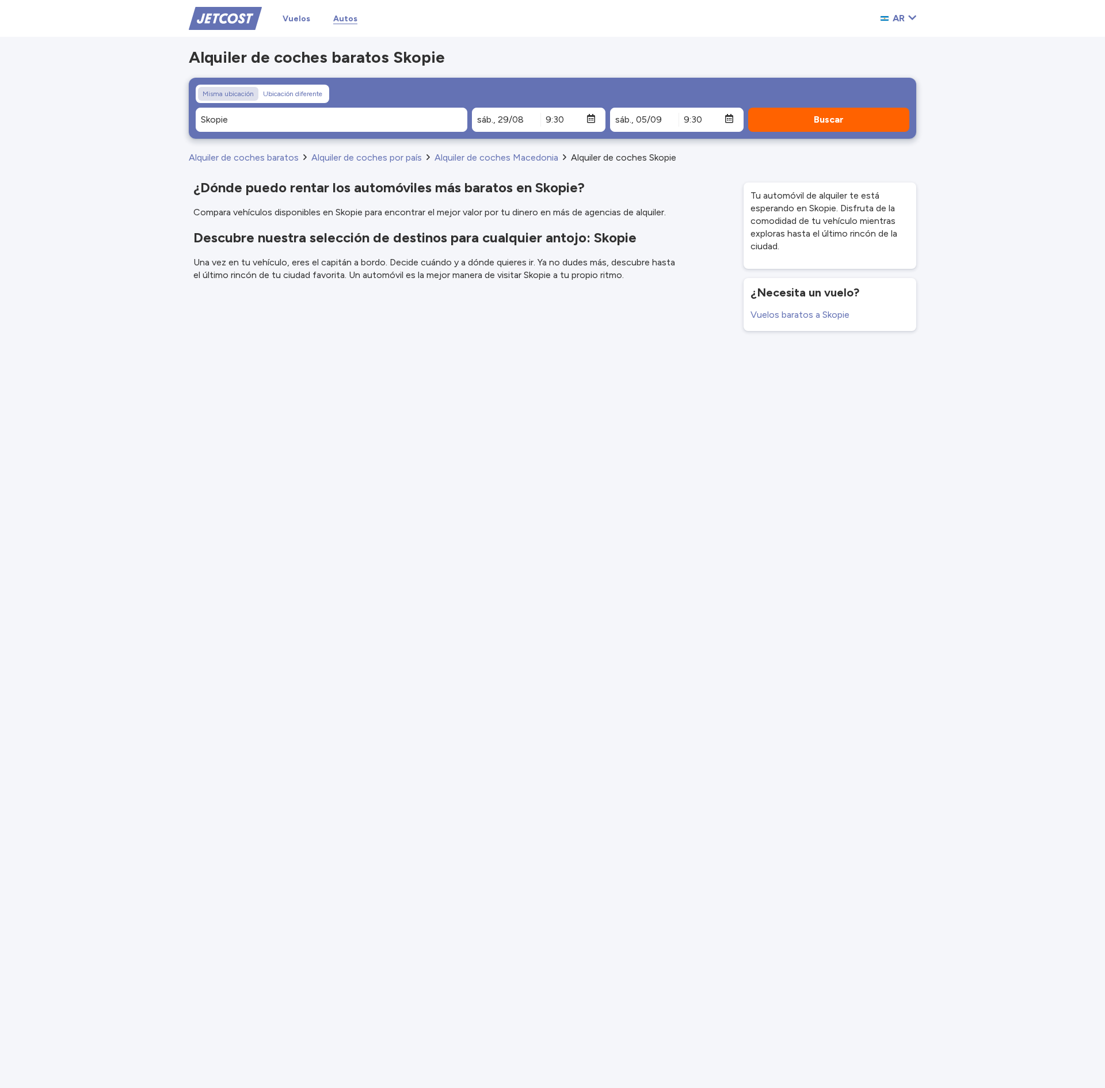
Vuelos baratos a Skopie (799, 314)
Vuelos (296, 19)
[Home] (225, 17)
